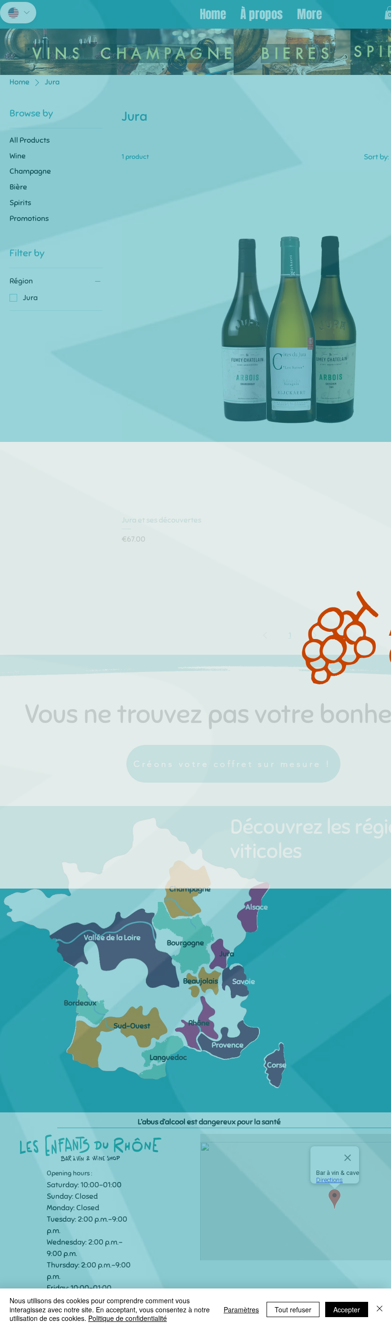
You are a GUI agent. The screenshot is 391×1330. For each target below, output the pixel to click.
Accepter (346, 1309)
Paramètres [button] (241, 1309)
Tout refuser (293, 1309)
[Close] (379, 1309)
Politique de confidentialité (127, 1318)
